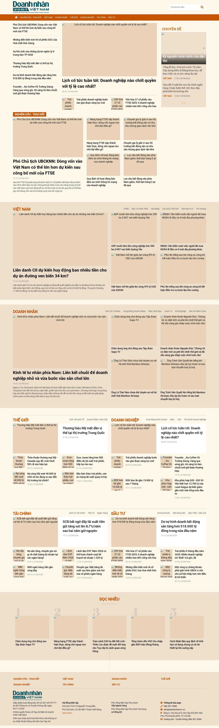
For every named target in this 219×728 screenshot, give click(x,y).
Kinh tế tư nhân (112, 311)
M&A (172, 419)
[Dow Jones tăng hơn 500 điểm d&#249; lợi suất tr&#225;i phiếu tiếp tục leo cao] (68, 462)
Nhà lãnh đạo (155, 311)
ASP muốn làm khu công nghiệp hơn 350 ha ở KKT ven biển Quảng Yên (132, 247)
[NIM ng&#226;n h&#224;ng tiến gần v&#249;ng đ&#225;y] (19, 571)
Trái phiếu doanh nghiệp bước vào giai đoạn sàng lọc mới (92, 101)
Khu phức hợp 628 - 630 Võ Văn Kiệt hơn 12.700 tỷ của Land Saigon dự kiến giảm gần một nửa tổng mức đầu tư (189, 487)
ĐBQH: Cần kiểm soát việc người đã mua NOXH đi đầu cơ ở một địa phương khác (181, 247)
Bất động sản (179, 513)
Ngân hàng (102, 513)
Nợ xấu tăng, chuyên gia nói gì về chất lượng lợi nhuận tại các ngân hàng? (42, 554)
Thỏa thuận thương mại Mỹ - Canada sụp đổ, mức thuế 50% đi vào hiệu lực (42, 461)
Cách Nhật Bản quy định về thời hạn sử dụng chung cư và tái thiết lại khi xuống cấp (186, 644)
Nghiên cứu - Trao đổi (30, 17)
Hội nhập (155, 209)
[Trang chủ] (16, 17)
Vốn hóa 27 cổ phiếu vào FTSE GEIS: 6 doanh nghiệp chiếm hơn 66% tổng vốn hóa (141, 103)
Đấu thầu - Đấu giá (197, 513)
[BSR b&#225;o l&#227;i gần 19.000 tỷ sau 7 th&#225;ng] (117, 485)
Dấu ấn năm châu (197, 311)
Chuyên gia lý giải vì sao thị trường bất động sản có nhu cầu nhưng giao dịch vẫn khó (139, 146)
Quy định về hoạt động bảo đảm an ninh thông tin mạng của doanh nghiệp (102, 182)
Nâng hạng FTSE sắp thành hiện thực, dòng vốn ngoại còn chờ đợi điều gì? (103, 146)
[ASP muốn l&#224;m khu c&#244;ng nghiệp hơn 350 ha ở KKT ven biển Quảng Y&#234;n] (134, 228)
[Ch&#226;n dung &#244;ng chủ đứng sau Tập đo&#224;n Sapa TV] (134, 330)
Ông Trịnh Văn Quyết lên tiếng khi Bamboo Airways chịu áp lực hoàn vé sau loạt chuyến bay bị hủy (182, 396)
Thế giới (74, 17)
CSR (179, 419)
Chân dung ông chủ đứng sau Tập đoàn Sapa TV (30, 643)
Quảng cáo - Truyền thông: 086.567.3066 (183, 719)
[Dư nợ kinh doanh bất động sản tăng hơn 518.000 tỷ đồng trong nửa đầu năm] (133, 532)
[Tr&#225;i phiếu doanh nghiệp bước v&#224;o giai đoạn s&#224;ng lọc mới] (68, 104)
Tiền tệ (91, 513)
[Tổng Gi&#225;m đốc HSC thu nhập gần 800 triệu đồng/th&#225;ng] (148, 627)
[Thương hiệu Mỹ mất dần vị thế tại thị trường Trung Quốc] (35, 438)
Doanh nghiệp (87, 17)
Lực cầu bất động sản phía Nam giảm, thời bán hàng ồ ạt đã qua (139, 182)
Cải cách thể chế (170, 209)
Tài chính (101, 17)
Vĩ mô (126, 209)
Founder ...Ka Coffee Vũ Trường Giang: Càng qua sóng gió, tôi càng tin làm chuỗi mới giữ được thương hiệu (35, 90)
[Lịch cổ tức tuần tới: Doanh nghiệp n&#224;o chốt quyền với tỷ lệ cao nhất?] (109, 49)
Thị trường (201, 209)
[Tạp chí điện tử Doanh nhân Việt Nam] (31, 6)
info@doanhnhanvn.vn (174, 709)
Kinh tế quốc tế (76, 419)
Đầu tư (111, 17)
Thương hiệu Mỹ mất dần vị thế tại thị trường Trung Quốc (33, 65)
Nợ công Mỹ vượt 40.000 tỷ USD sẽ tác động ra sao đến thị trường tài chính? (42, 477)
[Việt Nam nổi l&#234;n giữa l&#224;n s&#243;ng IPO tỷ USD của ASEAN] (134, 268)
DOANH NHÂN (61, 17)
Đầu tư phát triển (140, 209)
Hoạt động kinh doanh (156, 419)
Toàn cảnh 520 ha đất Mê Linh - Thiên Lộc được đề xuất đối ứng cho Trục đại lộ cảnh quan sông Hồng (109, 646)
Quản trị (168, 311)
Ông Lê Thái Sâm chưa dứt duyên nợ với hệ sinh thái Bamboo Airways (134, 394)
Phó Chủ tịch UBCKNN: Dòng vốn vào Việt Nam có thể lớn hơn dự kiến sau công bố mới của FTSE (35, 28)
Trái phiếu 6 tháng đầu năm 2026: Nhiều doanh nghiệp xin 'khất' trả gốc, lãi (189, 554)
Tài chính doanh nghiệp (195, 419)
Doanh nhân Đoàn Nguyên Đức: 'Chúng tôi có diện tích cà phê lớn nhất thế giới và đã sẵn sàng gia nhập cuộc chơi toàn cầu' (182, 352)
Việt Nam (48, 17)
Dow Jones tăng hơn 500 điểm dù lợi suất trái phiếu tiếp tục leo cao (90, 461)
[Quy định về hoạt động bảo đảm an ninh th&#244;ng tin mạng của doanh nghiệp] (103, 165)
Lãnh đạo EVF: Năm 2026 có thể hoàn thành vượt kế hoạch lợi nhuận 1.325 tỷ (91, 554)
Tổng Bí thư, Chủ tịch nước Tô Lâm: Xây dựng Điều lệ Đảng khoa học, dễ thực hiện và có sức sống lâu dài (182, 70)
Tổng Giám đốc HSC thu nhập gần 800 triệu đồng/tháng (147, 643)
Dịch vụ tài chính (77, 513)
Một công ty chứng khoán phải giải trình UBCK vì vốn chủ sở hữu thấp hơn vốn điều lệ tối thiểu (190, 572)
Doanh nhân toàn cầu (97, 419)
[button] (182, 102)
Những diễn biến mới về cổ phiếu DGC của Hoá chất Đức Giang (141, 570)
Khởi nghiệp (180, 311)
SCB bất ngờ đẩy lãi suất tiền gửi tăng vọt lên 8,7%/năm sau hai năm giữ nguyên (84, 526)
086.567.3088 (170, 706)
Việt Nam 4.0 (187, 209)
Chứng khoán (163, 513)
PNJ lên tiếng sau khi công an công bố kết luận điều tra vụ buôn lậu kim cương (182, 288)
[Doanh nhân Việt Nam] (27, 695)
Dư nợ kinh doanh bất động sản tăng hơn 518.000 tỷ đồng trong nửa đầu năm (34, 76)
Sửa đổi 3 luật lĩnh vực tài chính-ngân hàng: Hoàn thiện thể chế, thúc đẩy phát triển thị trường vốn (183, 88)
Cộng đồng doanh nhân (134, 311)
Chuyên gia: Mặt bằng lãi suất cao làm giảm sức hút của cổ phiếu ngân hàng (90, 570)
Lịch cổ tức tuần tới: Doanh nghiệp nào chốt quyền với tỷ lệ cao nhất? (182, 432)
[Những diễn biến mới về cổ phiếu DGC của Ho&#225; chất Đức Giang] (117, 571)
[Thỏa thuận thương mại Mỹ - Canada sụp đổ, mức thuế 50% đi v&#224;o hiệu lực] (19, 462)
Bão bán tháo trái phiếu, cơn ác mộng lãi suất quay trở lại (91, 475)
